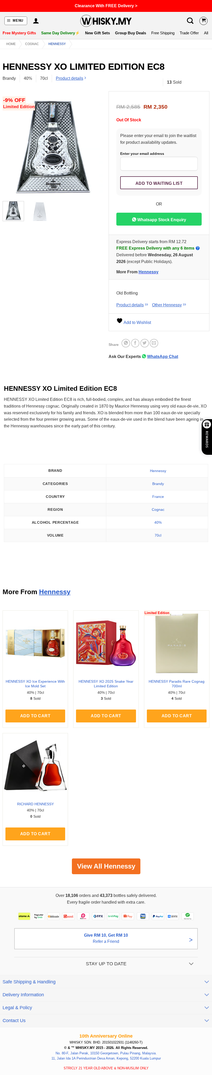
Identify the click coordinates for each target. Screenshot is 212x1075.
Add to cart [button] (35, 716)
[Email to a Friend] (154, 343)
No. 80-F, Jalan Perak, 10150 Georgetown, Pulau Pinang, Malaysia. (106, 1053)
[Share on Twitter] (144, 343)
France (158, 497)
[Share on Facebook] (135, 343)
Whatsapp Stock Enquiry (161, 220)
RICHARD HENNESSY (35, 804)
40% (158, 522)
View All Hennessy (106, 866)
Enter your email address (142, 154)
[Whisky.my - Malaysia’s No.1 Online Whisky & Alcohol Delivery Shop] (106, 21)
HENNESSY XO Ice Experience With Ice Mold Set (35, 683)
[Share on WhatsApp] (126, 343)
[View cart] (203, 21)
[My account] (36, 20)
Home (11, 44)
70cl (158, 535)
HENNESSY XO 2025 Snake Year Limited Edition (106, 683)
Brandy (158, 484)
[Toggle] (191, 964)
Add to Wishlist (137, 322)
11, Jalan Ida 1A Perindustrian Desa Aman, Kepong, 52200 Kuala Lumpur (106, 1058)
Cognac (32, 44)
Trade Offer (189, 33)
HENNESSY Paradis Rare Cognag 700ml (177, 683)
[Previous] (11, 147)
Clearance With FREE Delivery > (106, 6)
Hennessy (57, 44)
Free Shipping (163, 33)
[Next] (95, 147)
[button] (15, 21)
